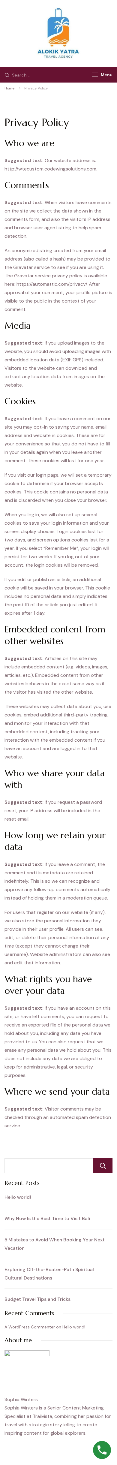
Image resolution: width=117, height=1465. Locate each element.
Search (102, 1165)
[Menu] (95, 75)
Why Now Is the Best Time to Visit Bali (47, 1218)
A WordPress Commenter (29, 1327)
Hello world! (17, 1197)
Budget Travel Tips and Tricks (37, 1299)
